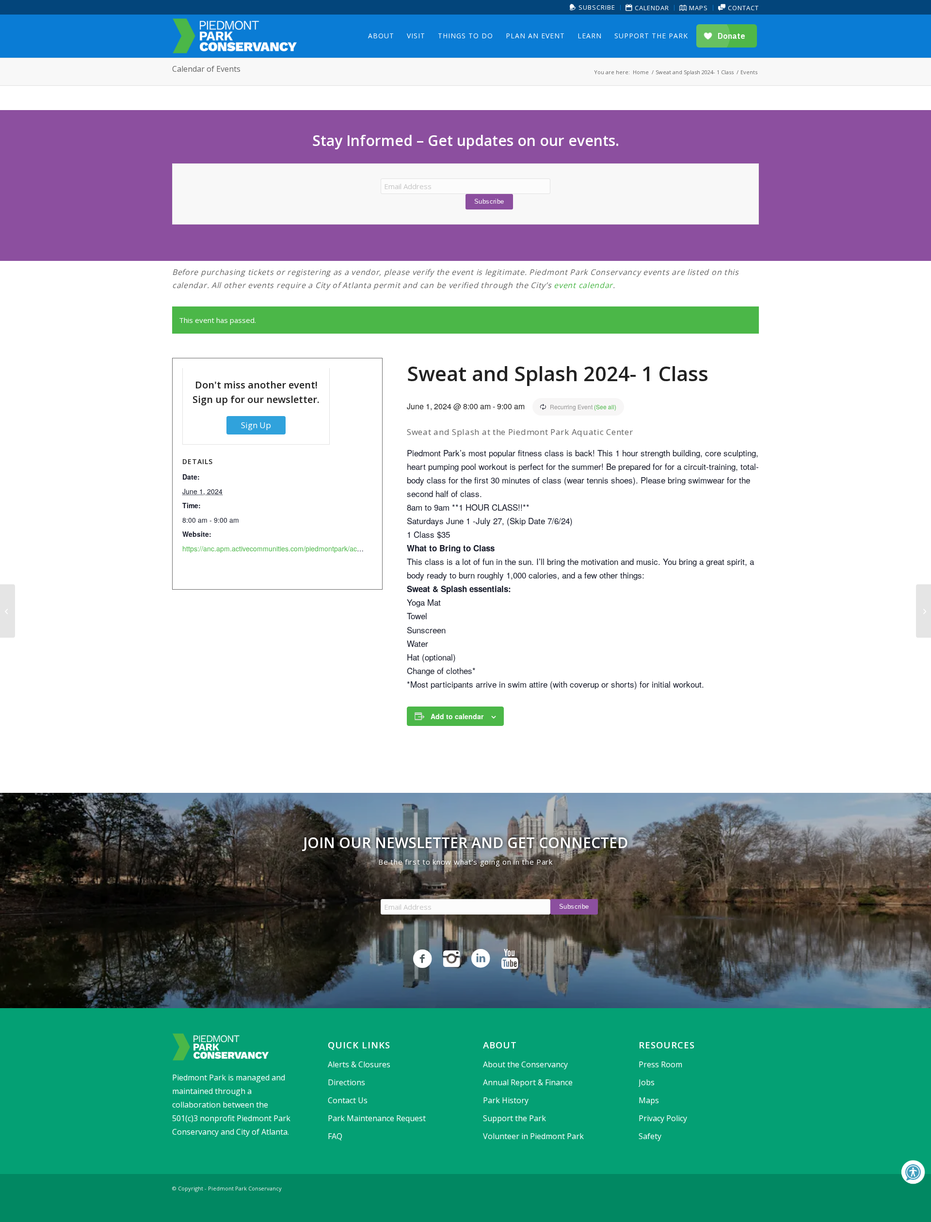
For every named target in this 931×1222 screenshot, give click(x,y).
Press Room (660, 1064)
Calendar (651, 7)
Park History (506, 1100)
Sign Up (256, 425)
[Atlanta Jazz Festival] (7, 611)
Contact (742, 7)
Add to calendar (457, 716)
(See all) (605, 406)
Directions (346, 1082)
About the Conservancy (525, 1064)
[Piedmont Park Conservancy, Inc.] (234, 36)
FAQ (335, 1136)
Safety (650, 1136)
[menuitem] (593, 7)
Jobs (647, 1082)
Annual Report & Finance (528, 1082)
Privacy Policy (663, 1118)
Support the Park (514, 1118)
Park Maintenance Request (377, 1118)
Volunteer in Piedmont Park (533, 1136)
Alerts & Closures (359, 1064)
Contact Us (348, 1100)
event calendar (583, 285)
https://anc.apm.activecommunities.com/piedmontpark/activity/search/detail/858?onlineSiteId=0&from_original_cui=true (364, 548)
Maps (697, 7)
